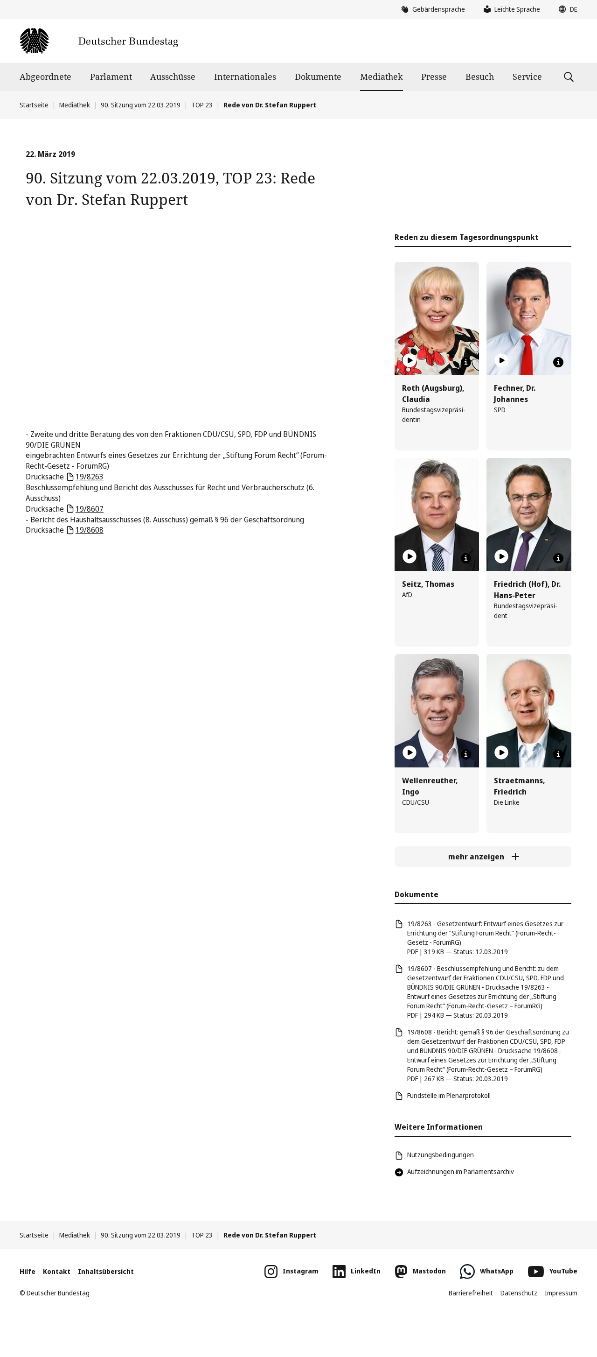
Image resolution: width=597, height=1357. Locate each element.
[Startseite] (99, 41)
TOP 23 (202, 104)
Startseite (34, 104)
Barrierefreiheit (471, 1292)
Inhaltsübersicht (106, 1271)
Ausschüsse (172, 76)
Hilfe (27, 1271)
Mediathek (381, 76)
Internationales (245, 76)
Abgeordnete (45, 76)
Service (527, 76)
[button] (565, 9)
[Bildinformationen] (466, 362)
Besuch (479, 76)
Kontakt (56, 1271)
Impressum (561, 1292)
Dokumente (318, 76)
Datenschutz (518, 1292)
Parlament (111, 76)
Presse (434, 76)
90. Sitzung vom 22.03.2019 (140, 104)
